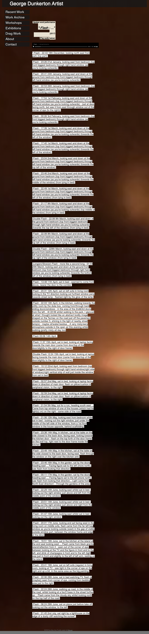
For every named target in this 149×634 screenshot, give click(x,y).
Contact (11, 44)
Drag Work (13, 33)
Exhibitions (13, 28)
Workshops (14, 23)
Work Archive (15, 17)
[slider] (97, 46)
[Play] (33, 46)
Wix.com (70, 630)
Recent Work (15, 12)
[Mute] (95, 46)
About (10, 39)
